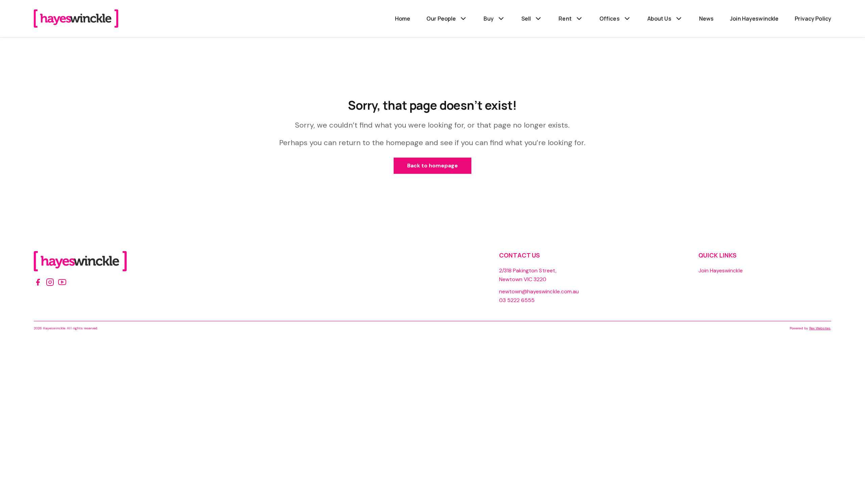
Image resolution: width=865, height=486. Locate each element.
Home (403, 18)
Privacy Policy (813, 18)
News (706, 18)
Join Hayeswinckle (754, 18)
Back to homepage (432, 165)
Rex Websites (820, 328)
